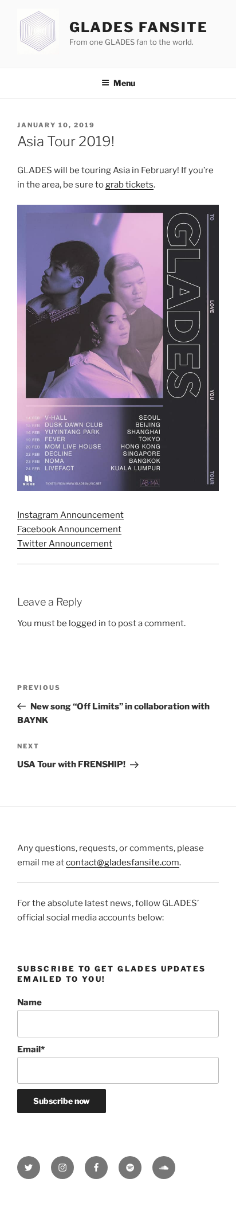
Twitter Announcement (64, 543)
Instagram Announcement (70, 515)
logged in (87, 623)
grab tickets (129, 184)
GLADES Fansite (138, 27)
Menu (124, 83)
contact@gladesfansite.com (122, 862)
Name (29, 1002)
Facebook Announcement (69, 529)
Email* (31, 1049)
